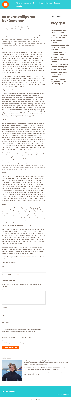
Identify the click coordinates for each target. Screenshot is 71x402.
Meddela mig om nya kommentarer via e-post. (16, 337)
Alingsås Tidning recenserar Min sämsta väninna (59, 59)
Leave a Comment (26, 275)
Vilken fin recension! (58, 69)
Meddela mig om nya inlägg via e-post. (14, 343)
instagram (25, 257)
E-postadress (7, 315)
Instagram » (66, 390)
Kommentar (6, 290)
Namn (4, 308)
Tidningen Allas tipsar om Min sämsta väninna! (59, 74)
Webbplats (5, 322)
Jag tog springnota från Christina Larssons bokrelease (60, 47)
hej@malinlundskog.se (63, 394)
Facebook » (66, 392)
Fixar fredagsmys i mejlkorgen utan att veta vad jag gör (58, 81)
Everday (38, 399)
